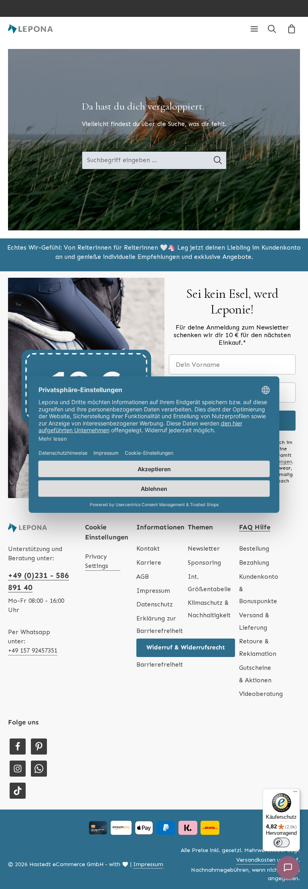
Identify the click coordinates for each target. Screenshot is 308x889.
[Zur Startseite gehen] (30, 29)
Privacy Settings (96, 561)
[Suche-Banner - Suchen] (218, 160)
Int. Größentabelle (209, 583)
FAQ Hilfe (254, 527)
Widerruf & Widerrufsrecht (185, 647)
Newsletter (204, 548)
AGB (142, 576)
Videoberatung (261, 694)
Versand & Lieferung (254, 621)
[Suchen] (272, 29)
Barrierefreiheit (159, 664)
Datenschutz (154, 604)
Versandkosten (256, 859)
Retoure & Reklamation (257, 647)
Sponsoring (204, 562)
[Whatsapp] (39, 769)
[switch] (282, 842)
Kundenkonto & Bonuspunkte (258, 589)
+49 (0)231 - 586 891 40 (38, 581)
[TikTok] (18, 791)
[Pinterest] (39, 746)
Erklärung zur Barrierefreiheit (159, 625)
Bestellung (254, 548)
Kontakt (148, 548)
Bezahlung (254, 562)
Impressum (153, 590)
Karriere (148, 562)
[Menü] (254, 29)
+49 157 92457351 (32, 650)
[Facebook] (18, 746)
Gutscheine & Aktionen (255, 674)
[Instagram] (18, 769)
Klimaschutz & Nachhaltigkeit (209, 609)
